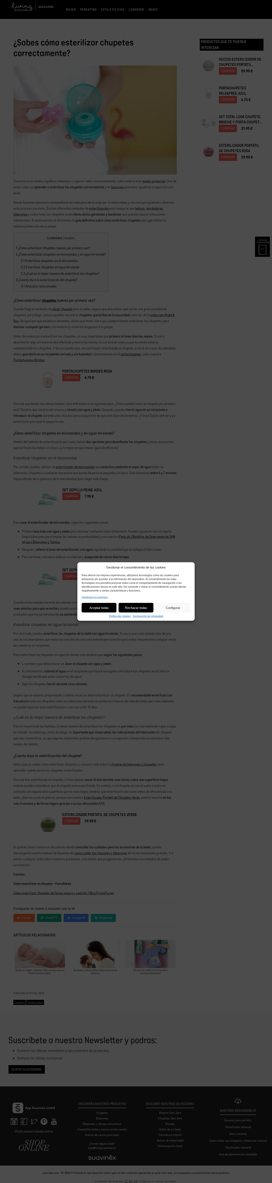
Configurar (173, 607)
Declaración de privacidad (148, 616)
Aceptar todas (99, 607)
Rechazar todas (136, 607)
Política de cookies (120, 616)
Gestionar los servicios (95, 597)
